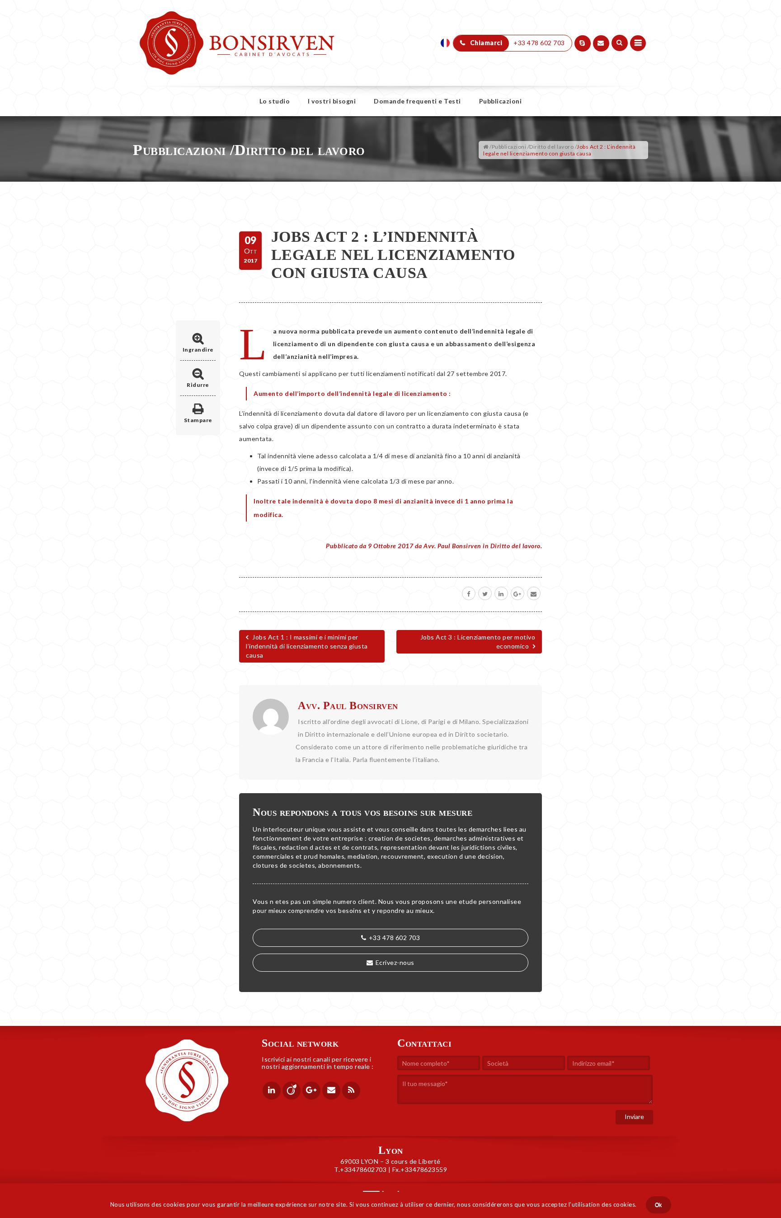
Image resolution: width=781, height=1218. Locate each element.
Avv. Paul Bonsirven (348, 705)
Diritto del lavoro (300, 149)
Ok (658, 1205)
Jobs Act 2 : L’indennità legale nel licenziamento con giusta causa (393, 254)
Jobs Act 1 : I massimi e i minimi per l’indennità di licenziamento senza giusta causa (307, 646)
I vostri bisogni (332, 101)
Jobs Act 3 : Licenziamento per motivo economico (478, 641)
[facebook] (468, 593)
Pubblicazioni (500, 101)
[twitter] (485, 593)
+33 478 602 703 (394, 937)
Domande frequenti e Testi (417, 101)
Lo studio (274, 101)
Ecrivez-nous (395, 962)
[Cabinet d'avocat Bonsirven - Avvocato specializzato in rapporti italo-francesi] (237, 22)
